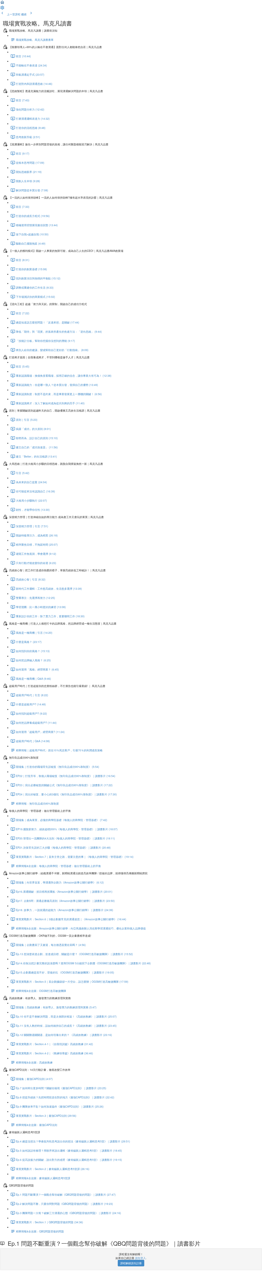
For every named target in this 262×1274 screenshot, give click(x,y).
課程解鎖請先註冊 (131, 1263)
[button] (2, 3)
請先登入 (140, 1258)
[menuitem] (2, 9)
